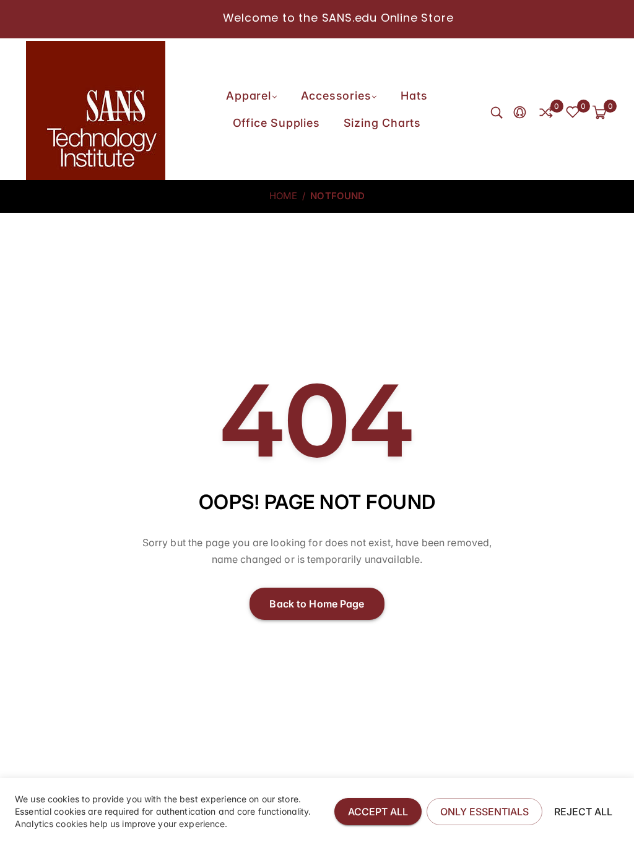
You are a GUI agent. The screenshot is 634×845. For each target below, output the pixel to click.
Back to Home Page (316, 604)
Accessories (336, 95)
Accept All (378, 811)
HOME (283, 196)
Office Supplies (276, 122)
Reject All (583, 811)
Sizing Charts (382, 122)
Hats (414, 95)
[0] (546, 113)
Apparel (248, 95)
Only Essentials (484, 811)
